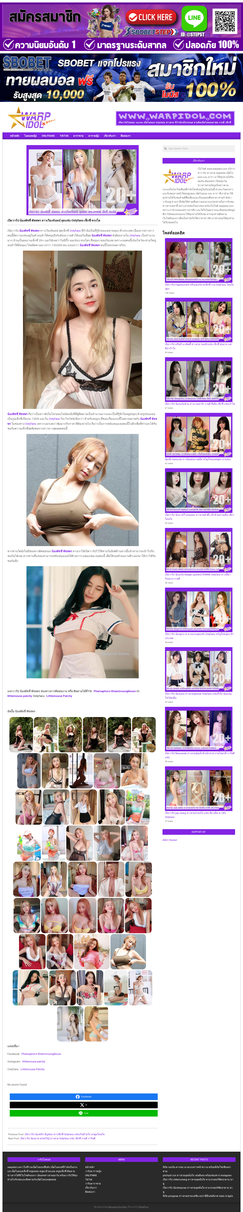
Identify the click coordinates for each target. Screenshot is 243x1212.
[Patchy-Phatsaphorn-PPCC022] (134, 843)
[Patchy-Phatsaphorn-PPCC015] (54, 915)
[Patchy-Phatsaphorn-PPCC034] (81, 771)
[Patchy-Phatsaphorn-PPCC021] (26, 879)
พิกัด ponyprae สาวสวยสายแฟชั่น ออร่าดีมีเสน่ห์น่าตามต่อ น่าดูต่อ (198, 1196)
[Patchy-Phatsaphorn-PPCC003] (140, 988)
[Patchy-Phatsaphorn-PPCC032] (107, 771)
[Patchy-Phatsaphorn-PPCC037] (144, 735)
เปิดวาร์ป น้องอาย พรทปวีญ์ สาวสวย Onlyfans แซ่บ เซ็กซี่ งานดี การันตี (57, 1138)
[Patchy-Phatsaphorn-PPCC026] (29, 843)
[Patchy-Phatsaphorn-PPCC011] (32, 952)
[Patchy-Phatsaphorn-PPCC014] (82, 915)
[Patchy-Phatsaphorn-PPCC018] (111, 879)
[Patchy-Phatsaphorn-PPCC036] (29, 771)
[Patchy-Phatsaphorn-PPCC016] (138, 879)
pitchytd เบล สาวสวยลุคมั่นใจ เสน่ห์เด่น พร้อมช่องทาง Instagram (197, 1175)
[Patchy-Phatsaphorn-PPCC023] (107, 843)
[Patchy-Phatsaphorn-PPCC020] (54, 879)
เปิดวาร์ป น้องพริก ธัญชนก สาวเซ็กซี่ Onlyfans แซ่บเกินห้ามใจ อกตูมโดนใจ (65, 1134)
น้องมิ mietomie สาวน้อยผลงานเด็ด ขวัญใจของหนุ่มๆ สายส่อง (198, 459)
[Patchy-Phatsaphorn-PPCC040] (94, 735)
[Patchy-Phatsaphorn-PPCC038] (119, 735)
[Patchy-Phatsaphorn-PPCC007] (30, 988)
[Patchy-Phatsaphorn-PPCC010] (60, 952)
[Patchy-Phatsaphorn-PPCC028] (111, 807)
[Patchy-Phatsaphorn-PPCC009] (92, 952)
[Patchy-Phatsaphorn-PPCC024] (79, 843)
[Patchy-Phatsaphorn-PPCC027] (137, 807)
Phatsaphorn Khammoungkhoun (115, 691)
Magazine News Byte (117, 1206)
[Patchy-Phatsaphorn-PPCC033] (134, 771)
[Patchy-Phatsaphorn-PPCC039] (70, 735)
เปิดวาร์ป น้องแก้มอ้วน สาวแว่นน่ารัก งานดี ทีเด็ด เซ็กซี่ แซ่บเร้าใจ (200, 403)
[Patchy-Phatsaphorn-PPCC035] (55, 771)
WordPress (143, 1206)
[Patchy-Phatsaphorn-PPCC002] (70, 1024)
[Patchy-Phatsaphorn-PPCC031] (28, 807)
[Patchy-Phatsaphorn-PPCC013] (110, 915)
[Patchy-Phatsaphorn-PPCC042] (21, 735)
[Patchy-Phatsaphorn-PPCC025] (53, 843)
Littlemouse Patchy (59, 696)
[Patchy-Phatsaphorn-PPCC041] (46, 735)
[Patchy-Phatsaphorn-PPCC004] (116, 988)
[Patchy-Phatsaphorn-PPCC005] (90, 988)
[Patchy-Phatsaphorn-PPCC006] (62, 988)
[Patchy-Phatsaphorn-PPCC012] (138, 915)
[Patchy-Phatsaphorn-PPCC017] (26, 915)
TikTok (88, 1179)
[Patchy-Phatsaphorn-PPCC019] (82, 879)
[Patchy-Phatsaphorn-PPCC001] (96, 1024)
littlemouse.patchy (19, 696)
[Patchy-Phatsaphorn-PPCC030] (56, 807)
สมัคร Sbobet (169, 840)
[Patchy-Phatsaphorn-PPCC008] (128, 952)
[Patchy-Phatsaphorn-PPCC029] (84, 807)
